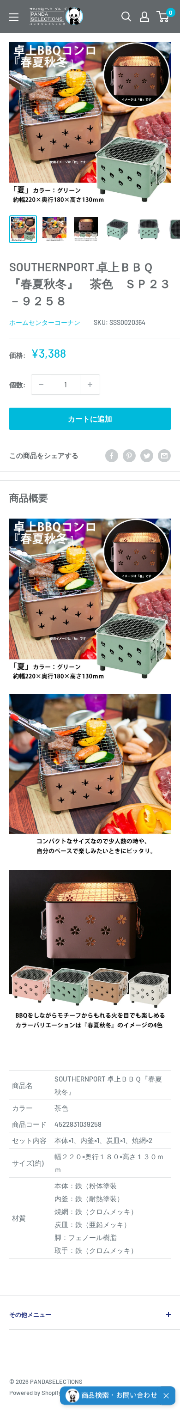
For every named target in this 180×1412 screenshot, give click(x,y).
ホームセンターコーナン (44, 322)
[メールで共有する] (164, 455)
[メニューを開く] (13, 17)
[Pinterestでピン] (129, 455)
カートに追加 (90, 418)
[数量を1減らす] (41, 384)
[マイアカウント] (144, 17)
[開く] (126, 17)
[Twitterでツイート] (146, 455)
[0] (163, 16)
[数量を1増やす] (90, 384)
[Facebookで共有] (111, 455)
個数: (17, 384)
